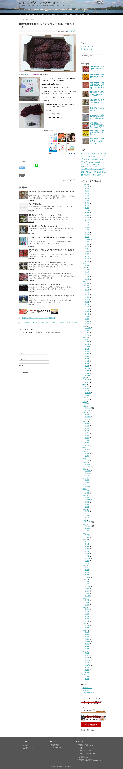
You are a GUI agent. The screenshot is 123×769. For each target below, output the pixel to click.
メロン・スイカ (90, 169)
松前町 (87, 203)
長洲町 (87, 618)
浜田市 (87, 490)
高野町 (87, 482)
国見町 (87, 335)
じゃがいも (89, 156)
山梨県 (85, 406)
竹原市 (87, 511)
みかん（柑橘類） (92, 159)
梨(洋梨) (85, 172)
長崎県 (85, 598)
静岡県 (85, 412)
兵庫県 (85, 469)
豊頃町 (87, 215)
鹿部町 (87, 205)
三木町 (87, 531)
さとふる (84, 48)
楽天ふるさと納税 (86, 50)
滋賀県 (85, 458)
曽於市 (87, 672)
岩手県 (85, 267)
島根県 (85, 489)
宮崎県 (85, 630)
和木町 (87, 517)
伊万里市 (88, 596)
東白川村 (88, 449)
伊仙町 (87, 662)
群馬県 (85, 378)
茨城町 (87, 354)
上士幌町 (88, 210)
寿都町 (87, 208)
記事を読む (31, 200)
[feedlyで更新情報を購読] (98, 2)
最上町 (87, 311)
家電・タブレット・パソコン (87, 753)
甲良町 (87, 460)
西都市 (87, 649)
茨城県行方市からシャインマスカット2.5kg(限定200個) (38, 318)
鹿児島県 (85, 651)
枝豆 (100, 169)
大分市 (87, 627)
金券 (91, 175)
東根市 (87, 321)
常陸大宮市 (88, 368)
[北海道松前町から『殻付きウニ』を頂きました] (23, 288)
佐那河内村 (88, 522)
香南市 (87, 544)
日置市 (87, 658)
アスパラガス (86, 162)
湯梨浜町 (88, 486)
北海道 (85, 184)
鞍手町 (87, 572)
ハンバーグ (95, 164)
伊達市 (87, 186)
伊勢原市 (88, 393)
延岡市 (87, 632)
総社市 (87, 502)
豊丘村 (87, 433)
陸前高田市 (88, 274)
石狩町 (87, 225)
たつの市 (88, 471)
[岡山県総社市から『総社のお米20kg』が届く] (23, 229)
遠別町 (87, 254)
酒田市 (87, 302)
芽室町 (87, 246)
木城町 (87, 639)
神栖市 (87, 344)
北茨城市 (88, 346)
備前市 (87, 507)
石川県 (85, 402)
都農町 (87, 634)
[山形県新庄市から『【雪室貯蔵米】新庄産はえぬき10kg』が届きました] (23, 241)
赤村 (86, 567)
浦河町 (87, 217)
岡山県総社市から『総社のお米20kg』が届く (43, 226)
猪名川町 (88, 473)
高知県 (85, 540)
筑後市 (87, 570)
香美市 (87, 551)
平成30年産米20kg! (35, 204)
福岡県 (85, 565)
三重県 (85, 451)
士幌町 (87, 244)
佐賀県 (85, 579)
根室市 (87, 212)
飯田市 (87, 430)
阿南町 (87, 438)
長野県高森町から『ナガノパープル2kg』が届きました (47, 262)
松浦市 (87, 600)
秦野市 (87, 395)
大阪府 (85, 462)
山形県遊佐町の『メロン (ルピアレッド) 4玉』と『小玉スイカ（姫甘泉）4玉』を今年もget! (49, 322)
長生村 (87, 386)
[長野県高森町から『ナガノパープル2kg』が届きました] (23, 266)
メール (22, 359)
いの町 (87, 563)
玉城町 (87, 456)
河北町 (87, 306)
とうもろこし (96, 156)
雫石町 (87, 272)
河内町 (87, 351)
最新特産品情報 (46, 14)
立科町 (87, 435)
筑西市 (87, 370)
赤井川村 (88, 220)
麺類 (102, 175)
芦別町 (87, 191)
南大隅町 (88, 660)
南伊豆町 (88, 419)
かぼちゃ (99, 153)
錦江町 (87, 667)
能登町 (87, 403)
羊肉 (105, 172)
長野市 (87, 423)
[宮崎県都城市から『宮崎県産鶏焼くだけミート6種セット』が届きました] (23, 195)
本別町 (87, 241)
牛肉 (94, 171)
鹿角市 (87, 283)
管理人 (73, 180)
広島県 (85, 509)
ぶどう (66, 180)
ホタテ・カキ (97, 166)
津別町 (87, 237)
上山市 (87, 309)
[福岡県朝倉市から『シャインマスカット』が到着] (23, 218)
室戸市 (87, 556)
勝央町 (87, 504)
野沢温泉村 (88, 428)
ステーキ (100, 162)
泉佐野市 (88, 464)
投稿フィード (26, 745)
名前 (21, 353)
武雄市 (87, 581)
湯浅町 (87, 480)
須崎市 (87, 553)
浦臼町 (87, 249)
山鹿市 (87, 621)
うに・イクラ (92, 153)
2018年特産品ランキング (84, 744)
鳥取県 (85, 484)
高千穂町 (88, 641)
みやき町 (88, 586)
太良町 (87, 588)
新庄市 (87, 304)
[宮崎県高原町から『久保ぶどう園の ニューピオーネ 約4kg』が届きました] (23, 299)
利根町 (87, 356)
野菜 (88, 175)
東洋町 (87, 549)
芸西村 (87, 541)
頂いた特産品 (55, 14)
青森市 (87, 265)
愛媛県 (85, 533)
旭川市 (87, 198)
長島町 (87, 670)
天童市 (87, 316)
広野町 (87, 330)
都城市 (87, 646)
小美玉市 (88, 375)
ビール (81, 754)
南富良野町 (88, 239)
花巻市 (87, 276)
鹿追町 (87, 227)
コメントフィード (28, 747)
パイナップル (89, 166)
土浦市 (87, 358)
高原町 (87, 644)
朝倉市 (87, 574)
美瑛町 (87, 200)
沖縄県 (85, 674)
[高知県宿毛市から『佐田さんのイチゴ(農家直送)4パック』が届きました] (23, 253)
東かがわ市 (88, 526)
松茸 (97, 169)
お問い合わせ (90, 14)
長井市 (87, 314)
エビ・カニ (94, 162)
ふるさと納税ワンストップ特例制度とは (90, 760)
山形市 (87, 287)
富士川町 (88, 410)
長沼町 (87, 188)
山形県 (85, 285)
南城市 (87, 676)
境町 (86, 339)
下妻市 (87, 341)
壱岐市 (87, 602)
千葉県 (85, 384)
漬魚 (90, 172)
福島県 (85, 326)
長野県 (85, 421)
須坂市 (87, 440)
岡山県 (85, 495)
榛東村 (87, 382)
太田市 (87, 379)
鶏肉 (99, 175)
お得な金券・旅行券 (80, 14)
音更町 (87, 256)
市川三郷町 (88, 408)
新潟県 (85, 397)
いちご (84, 153)
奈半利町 (88, 558)
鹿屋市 (87, 653)
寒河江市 (88, 299)
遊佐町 (87, 323)
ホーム (19, 14)
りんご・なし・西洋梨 (85, 750)
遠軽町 (87, 261)
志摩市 (87, 453)
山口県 (85, 513)
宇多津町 (88, 528)
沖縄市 (87, 679)
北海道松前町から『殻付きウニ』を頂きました (44, 284)
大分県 (85, 623)
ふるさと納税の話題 (89, 692)
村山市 (87, 290)
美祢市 (87, 515)
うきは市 (88, 577)
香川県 (85, 524)
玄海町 (87, 591)
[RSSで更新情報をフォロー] (102, 2)
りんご (103, 159)
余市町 (87, 196)
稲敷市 (87, 361)
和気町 (87, 497)
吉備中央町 (88, 499)
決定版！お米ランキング (66, 14)
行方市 (87, 349)
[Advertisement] (33, 143)
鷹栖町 (87, 251)
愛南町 (87, 537)
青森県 (85, 263)
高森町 (87, 426)
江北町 (87, 583)
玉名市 (87, 611)
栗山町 (87, 222)
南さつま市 (88, 655)
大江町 (87, 294)
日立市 (87, 366)
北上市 (87, 279)
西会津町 (88, 328)
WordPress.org (27, 748)
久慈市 (87, 269)
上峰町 (87, 593)
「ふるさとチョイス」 (88, 46)
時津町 (87, 605)
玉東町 (87, 609)
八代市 (87, 616)
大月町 (87, 561)
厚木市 (87, 390)
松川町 (87, 445)
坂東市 (87, 373)
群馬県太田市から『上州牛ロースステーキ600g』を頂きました (49, 273)
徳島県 (85, 520)
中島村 (87, 332)
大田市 (87, 493)
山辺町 (87, 297)
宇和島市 (88, 535)
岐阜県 (85, 447)
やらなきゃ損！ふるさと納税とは (31, 14)
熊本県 (85, 607)
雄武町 (87, 258)
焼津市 (87, 414)
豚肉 (83, 175)
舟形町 (87, 319)
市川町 (87, 475)
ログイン (25, 744)
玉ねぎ (99, 172)
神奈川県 (85, 388)
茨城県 (85, 337)
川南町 (87, 636)
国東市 (87, 625)
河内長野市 (88, 466)
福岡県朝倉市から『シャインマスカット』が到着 (45, 215)
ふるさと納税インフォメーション (38, 2)
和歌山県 (85, 478)
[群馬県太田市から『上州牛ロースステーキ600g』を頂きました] (23, 277)
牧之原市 (88, 417)
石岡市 (87, 363)
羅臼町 (87, 193)
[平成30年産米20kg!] (23, 207)
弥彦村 (87, 399)
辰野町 (87, 442)
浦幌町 (87, 234)
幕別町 (87, 232)
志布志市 (88, 665)
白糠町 (87, 229)
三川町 (87, 292)
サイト (21, 365)
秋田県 (85, 281)
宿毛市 (87, 546)
